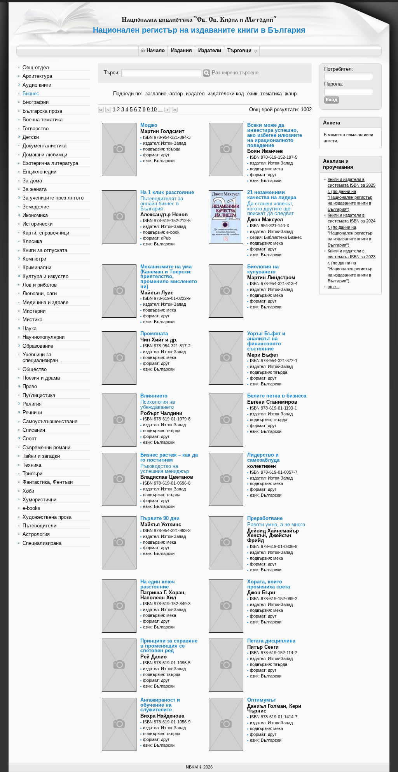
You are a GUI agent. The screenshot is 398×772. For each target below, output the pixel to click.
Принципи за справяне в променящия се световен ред (168, 646)
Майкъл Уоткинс (160, 524)
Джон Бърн (261, 592)
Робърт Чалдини (161, 413)
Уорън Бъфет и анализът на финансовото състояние (266, 341)
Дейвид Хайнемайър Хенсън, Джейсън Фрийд (273, 536)
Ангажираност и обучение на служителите (160, 705)
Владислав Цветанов (166, 477)
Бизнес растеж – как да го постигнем (169, 457)
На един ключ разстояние (157, 584)
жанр (291, 93)
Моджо (148, 125)
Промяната (154, 333)
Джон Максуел (265, 219)
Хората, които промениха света (268, 584)
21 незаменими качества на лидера (271, 194)
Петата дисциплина (271, 641)
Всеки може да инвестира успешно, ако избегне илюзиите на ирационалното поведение (274, 135)
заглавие (155, 93)
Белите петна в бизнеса (276, 396)
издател (195, 93)
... (160, 109)
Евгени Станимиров (272, 402)
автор (176, 93)
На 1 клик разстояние (167, 192)
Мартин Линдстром (271, 277)
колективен (261, 466)
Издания (181, 50)
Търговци (239, 50)
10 (154, 109)
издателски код (226, 93)
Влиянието (154, 396)
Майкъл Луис (156, 293)
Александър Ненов (164, 214)
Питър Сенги (263, 647)
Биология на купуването (263, 269)
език (252, 93)
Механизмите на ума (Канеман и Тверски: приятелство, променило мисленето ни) (168, 276)
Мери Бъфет (262, 355)
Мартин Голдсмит (162, 131)
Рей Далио (153, 657)
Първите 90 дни (160, 518)
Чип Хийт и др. (159, 340)
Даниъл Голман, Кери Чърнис (274, 708)
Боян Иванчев (265, 151)
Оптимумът (261, 700)
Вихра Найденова (162, 716)
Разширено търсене (235, 72)
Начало (156, 50)
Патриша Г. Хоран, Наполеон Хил (163, 595)
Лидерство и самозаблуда (263, 457)
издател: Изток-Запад (164, 143)
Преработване (265, 518)
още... (333, 286)
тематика (271, 93)
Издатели (209, 50)
